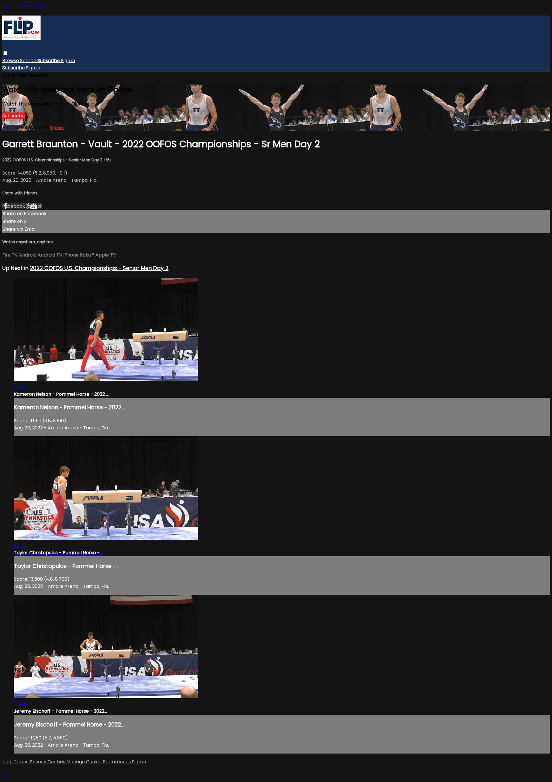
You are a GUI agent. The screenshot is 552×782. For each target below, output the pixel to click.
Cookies (56, 761)
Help (8, 761)
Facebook (14, 206)
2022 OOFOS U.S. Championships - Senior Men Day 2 (52, 160)
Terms (22, 761)
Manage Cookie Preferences (99, 761)
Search (28, 60)
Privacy (38, 761)
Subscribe (13, 115)
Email (36, 206)
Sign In (33, 67)
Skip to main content (25, 6)
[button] (5, 53)
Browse (11, 60)
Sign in (68, 60)
